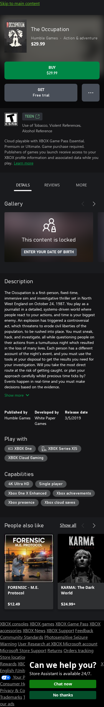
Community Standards (21, 637)
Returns (54, 650)
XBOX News (34, 630)
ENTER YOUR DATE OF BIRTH (49, 252)
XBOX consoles (14, 624)
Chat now (63, 683)
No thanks (63, 695)
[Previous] (82, 204)
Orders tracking (78, 650)
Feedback (84, 630)
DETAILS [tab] (23, 184)
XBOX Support (60, 630)
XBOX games (42, 624)
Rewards (8, 664)
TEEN (29, 116)
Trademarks (11, 697)
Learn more (23, 163)
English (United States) (21, 670)
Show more (14, 395)
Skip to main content (20, 3)
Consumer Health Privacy (24, 683)
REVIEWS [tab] (52, 184)
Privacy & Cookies (17, 690)
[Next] (94, 204)
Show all (68, 525)
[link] (28, 571)
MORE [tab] (81, 184)
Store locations (14, 657)
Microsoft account (80, 644)
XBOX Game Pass (71, 624)
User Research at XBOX (40, 644)
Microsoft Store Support (23, 650)
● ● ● (90, 92)
